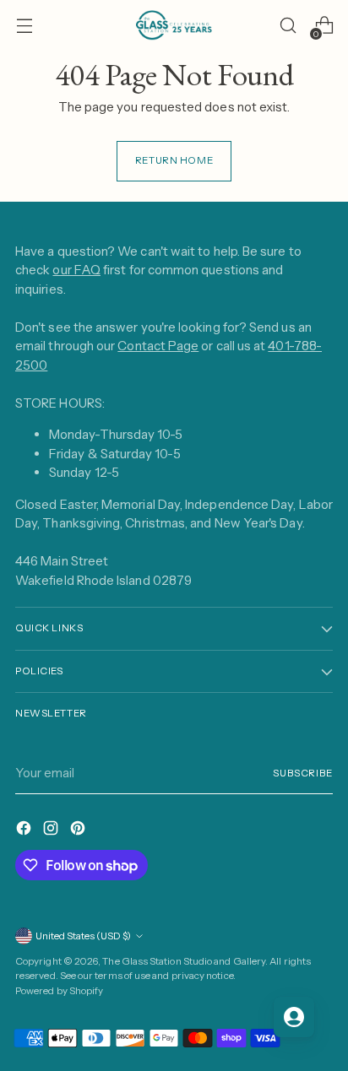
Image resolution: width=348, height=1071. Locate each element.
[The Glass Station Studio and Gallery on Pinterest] (79, 830)
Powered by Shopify (59, 991)
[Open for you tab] (294, 1017)
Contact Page (157, 346)
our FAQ (76, 270)
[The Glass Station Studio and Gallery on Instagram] (52, 830)
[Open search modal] (287, 25)
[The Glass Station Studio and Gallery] (174, 25)
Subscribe (303, 773)
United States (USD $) (83, 936)
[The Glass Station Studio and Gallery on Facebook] (25, 830)
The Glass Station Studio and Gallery (183, 961)
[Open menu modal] (24, 25)
